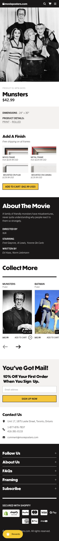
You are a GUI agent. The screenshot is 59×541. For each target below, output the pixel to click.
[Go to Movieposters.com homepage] (14, 3)
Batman (40, 283)
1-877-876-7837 (16, 427)
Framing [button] (10, 479)
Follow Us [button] (11, 453)
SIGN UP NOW (29, 398)
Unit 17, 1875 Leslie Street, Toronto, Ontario (30, 421)
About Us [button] (11, 462)
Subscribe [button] (11, 488)
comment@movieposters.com (22, 437)
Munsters (8, 283)
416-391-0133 (15, 431)
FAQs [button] (7, 471)
